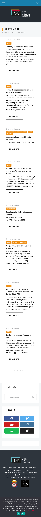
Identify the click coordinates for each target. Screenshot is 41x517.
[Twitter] (27, 418)
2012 (12, 33)
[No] (38, 507)
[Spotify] (11, 431)
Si (18, 514)
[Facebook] (11, 418)
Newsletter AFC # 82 (19, 242)
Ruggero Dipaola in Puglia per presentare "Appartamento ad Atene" (18, 171)
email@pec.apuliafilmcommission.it (22, 477)
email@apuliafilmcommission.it (22, 475)
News (8, 43)
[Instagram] (27, 424)
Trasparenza (11, 208)
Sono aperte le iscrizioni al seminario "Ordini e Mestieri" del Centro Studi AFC (19, 291)
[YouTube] (11, 424)
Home (4, 33)
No (23, 514)
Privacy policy (30, 510)
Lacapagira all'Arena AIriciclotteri (20, 47)
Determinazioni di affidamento (16, 131)
